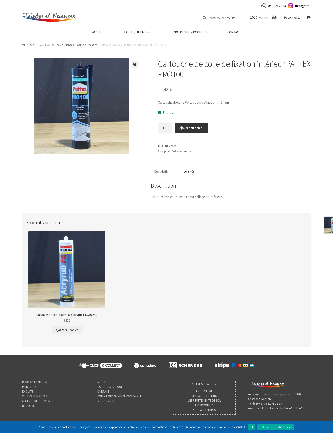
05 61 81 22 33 (277, 6)
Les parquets (204, 405)
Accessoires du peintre (38, 401)
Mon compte (106, 401)
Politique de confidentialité (275, 427)
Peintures (29, 386)
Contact (234, 32)
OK (251, 427)
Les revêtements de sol (204, 400)
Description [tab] (162, 171)
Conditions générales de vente (119, 396)
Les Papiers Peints (204, 396)
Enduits (27, 391)
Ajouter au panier (191, 128)
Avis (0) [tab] (189, 171)
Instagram (302, 6)
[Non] (328, 427)
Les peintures (204, 391)
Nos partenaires (204, 410)
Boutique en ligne (138, 32)
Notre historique (110, 386)
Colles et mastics (87, 45)
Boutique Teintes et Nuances (56, 45)
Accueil (98, 32)
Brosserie (29, 406)
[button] (135, 64)
